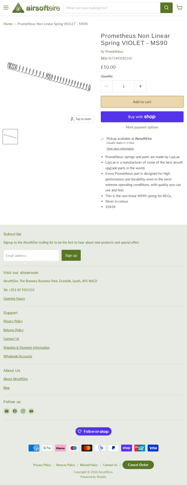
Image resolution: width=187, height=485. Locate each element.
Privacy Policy (13, 321)
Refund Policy (89, 465)
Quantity (107, 76)
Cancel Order (138, 465)
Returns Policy (13, 330)
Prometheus (114, 51)
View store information (120, 148)
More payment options (142, 127)
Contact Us (11, 339)
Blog (6, 388)
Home (8, 24)
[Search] (166, 8)
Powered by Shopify (93, 477)
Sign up (71, 255)
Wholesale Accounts (17, 356)
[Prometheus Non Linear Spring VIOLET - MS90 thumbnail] (10, 136)
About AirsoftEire (15, 379)
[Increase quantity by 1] (140, 86)
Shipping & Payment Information (26, 347)
